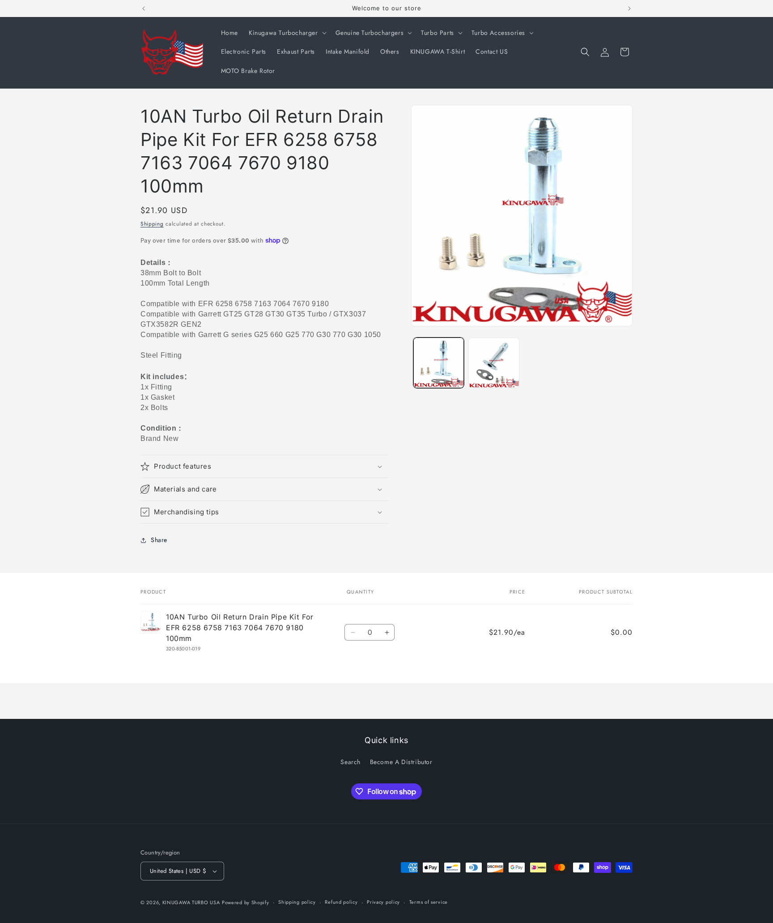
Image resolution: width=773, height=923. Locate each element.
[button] (286, 32)
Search (350, 761)
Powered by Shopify (245, 902)
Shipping (152, 224)
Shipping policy (297, 902)
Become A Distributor (401, 761)
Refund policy (341, 902)
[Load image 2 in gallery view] (493, 363)
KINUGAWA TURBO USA (191, 902)
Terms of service (428, 902)
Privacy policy (383, 902)
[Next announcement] (629, 8)
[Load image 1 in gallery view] (438, 363)
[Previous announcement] (143, 8)
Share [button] (159, 539)
